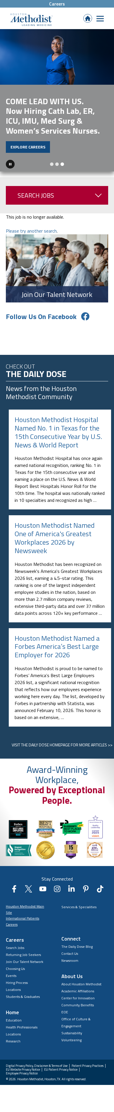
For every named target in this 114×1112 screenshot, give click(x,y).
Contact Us (69, 953)
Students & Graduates (23, 996)
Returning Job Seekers (23, 954)
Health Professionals (21, 1027)
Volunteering (71, 1040)
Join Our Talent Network (24, 961)
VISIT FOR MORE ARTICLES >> (62, 745)
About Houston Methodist (81, 984)
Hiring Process (17, 982)
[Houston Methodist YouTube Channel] (42, 890)
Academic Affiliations (77, 991)
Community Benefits (77, 1005)
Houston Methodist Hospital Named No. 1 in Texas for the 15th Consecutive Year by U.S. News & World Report (58, 432)
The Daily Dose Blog (77, 946)
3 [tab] (62, 164)
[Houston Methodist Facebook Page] (14, 890)
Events (11, 975)
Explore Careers (28, 147)
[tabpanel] (57, 100)
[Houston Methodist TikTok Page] (100, 890)
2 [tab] (57, 164)
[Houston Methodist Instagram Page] (57, 890)
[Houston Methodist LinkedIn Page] (71, 890)
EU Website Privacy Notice (23, 1070)
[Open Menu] (100, 18)
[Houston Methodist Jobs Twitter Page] (28, 890)
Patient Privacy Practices (87, 1066)
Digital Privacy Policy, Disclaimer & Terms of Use (37, 1066)
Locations (13, 989)
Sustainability (71, 1033)
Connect (71, 939)
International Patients (22, 918)
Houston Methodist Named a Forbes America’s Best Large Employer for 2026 (57, 646)
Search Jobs (36, 195)
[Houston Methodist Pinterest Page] (85, 890)
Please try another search (31, 230)
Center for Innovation (78, 998)
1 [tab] (51, 164)
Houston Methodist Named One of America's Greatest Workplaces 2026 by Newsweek (55, 537)
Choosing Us (15, 968)
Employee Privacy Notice (22, 1073)
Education (14, 1020)
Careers (57, 3)
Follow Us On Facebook (41, 316)
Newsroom (69, 960)
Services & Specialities (78, 907)
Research (13, 1041)
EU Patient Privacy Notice (60, 1070)
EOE (64, 1012)
